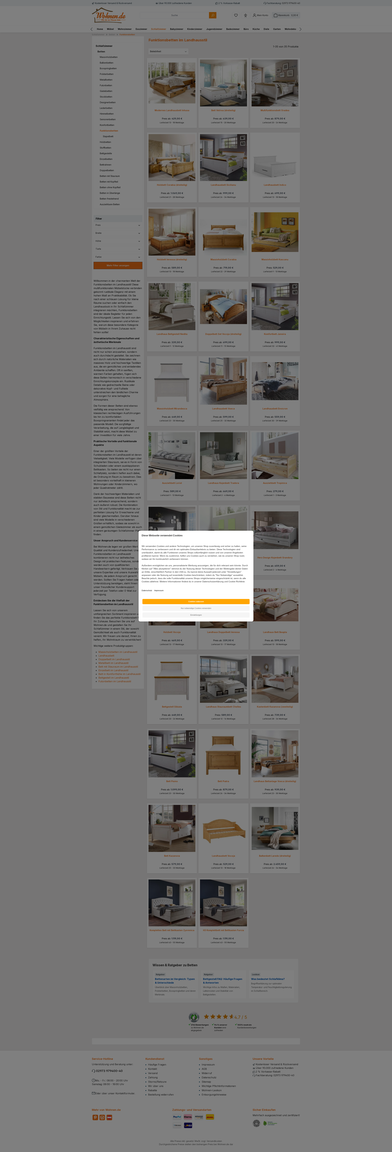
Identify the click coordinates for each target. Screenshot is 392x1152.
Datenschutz (147, 590)
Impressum (159, 590)
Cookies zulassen (196, 601)
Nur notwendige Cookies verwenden (196, 608)
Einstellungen (196, 615)
